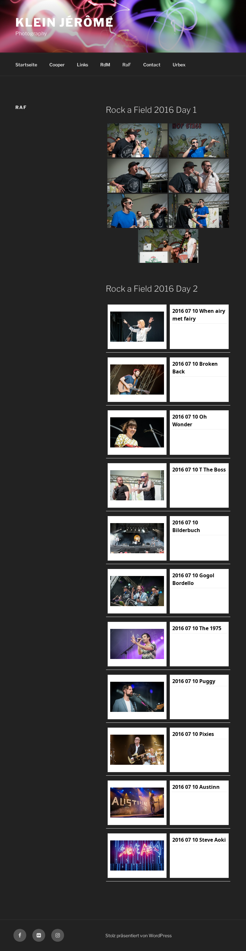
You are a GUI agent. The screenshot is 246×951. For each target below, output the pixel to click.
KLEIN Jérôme (64, 22)
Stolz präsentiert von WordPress (138, 935)
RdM (105, 64)
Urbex (179, 64)
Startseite (26, 64)
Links (82, 64)
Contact (151, 64)
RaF (126, 64)
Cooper (57, 64)
